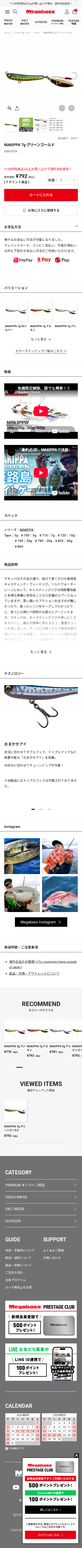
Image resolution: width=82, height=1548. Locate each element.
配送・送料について (18, 1258)
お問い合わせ (52, 1258)
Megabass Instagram (38, 922)
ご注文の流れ (14, 1272)
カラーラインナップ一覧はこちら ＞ (41, 351)
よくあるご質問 (53, 1250)
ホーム (7, 33)
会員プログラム (15, 1280)
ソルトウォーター (22, 33)
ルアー (37, 33)
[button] (71, 108)
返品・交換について (18, 1265)
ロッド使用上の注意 (18, 1287)
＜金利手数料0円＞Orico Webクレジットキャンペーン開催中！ (41, 3)
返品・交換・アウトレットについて (34, 973)
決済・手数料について (20, 1250)
